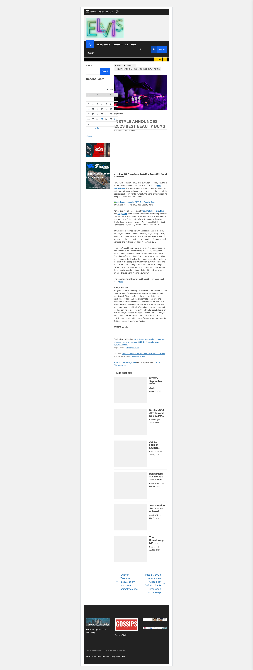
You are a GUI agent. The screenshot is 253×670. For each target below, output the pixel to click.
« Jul (97, 128)
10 (88, 109)
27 (102, 119)
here (121, 282)
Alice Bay (152, 388)
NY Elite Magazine (137, 356)
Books (133, 45)
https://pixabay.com (132, 347)
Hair (162, 211)
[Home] (90, 44)
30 (115, 119)
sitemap (89, 136)
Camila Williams (155, 483)
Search (89, 65)
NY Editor (117, 131)
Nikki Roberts (154, 452)
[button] (134, 202)
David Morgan (154, 420)
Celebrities (118, 45)
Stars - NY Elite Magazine (125, 362)
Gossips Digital (121, 635)
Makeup (150, 211)
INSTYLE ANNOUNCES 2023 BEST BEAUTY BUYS (143, 353)
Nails (157, 211)
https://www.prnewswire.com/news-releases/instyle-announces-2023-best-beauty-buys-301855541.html (139, 342)
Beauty (90, 53)
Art (126, 45)
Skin (143, 211)
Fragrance (122, 213)
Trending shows (102, 45)
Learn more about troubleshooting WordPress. (106, 656)
